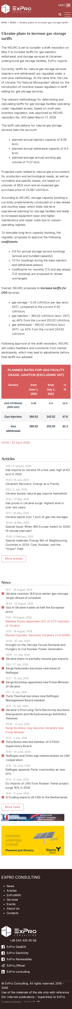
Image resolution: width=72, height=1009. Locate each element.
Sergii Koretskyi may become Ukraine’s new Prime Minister (34, 730)
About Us (13, 908)
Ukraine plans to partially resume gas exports (37, 658)
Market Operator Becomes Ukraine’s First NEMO (37, 635)
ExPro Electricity (17, 953)
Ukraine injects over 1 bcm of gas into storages (36, 517)
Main (4, 22)
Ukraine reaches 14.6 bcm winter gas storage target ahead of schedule (37, 596)
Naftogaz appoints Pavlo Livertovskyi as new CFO (35, 772)
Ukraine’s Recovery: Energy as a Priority (32, 484)
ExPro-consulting (18, 971)
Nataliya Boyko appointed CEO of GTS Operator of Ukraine (37, 623)
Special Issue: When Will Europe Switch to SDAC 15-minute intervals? (37, 529)
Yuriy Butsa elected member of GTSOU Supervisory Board (32, 744)
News (13, 22)
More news (12, 807)
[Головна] (16, 9)
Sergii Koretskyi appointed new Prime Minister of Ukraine (37, 684)
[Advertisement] (36, 569)
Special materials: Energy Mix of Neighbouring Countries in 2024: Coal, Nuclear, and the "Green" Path (36, 545)
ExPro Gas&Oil (16, 946)
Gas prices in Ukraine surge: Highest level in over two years (34, 505)
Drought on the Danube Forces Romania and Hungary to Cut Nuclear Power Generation (35, 647)
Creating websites (11, 1001)
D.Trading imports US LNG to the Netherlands (36, 797)
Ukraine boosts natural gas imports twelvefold (36, 493)
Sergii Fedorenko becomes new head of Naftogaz (33, 670)
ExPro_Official (16, 965)
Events (11, 904)
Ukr (61, 5)
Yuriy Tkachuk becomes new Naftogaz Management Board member (32, 698)
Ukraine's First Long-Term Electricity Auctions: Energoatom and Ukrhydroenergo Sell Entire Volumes (38, 714)
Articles (12, 890)
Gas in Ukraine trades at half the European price (35, 609)
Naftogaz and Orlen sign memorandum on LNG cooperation (38, 758)
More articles (14, 558)
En (68, 5)
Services (12, 899)
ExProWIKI (14, 895)
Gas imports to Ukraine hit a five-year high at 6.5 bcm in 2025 (37, 472)
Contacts (12, 913)
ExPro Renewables (19, 959)
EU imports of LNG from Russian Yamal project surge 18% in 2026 (36, 785)
